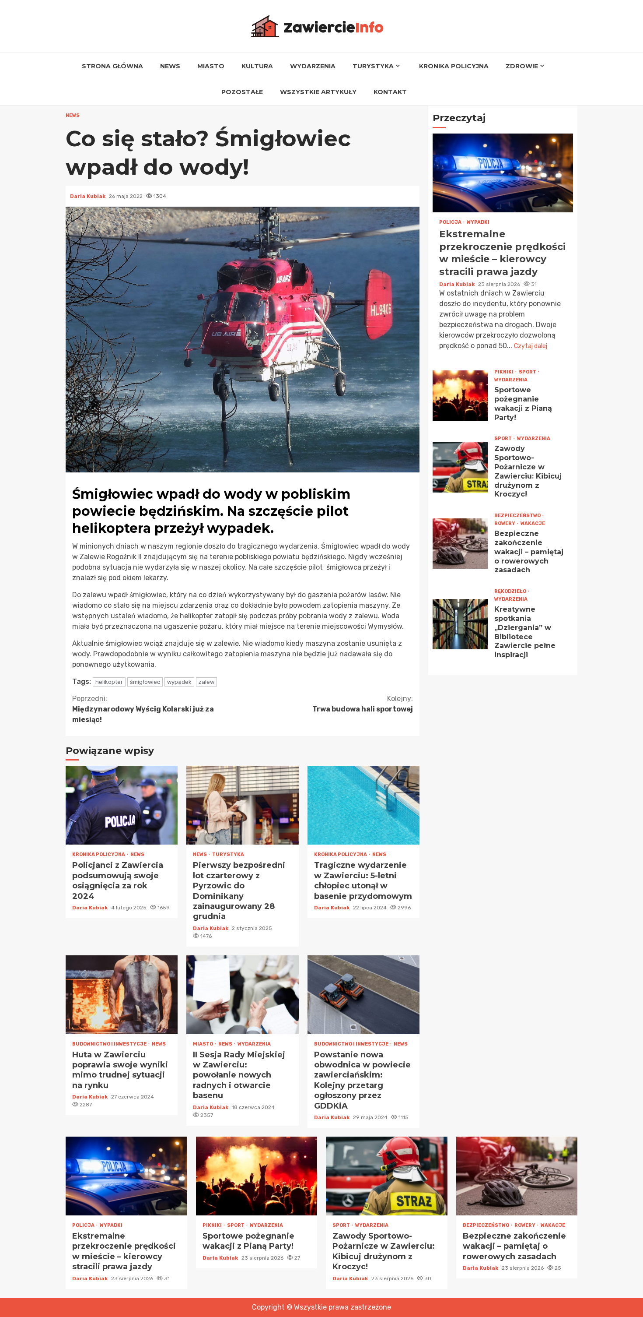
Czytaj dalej (530, 346)
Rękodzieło (510, 591)
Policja (450, 222)
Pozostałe (242, 92)
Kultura (257, 66)
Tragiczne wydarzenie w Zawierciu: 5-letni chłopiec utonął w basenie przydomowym (363, 805)
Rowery (505, 523)
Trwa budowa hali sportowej (362, 703)
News (170, 66)
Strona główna (112, 66)
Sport (528, 372)
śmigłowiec (145, 682)
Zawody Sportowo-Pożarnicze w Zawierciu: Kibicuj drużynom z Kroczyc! (460, 467)
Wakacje (533, 523)
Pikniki (504, 372)
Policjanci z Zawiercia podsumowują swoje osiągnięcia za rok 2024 (122, 805)
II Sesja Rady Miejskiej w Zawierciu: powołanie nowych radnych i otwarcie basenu (242, 994)
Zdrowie (522, 66)
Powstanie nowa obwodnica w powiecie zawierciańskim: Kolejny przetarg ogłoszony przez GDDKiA (363, 994)
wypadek (179, 682)
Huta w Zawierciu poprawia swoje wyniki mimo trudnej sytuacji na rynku (122, 994)
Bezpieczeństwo (518, 515)
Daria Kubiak (88, 196)
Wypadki (478, 222)
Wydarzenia (312, 66)
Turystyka (373, 66)
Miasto (210, 66)
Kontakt (390, 92)
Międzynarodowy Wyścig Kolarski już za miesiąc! (143, 709)
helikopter (109, 682)
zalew (206, 682)
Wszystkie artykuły (318, 92)
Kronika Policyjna (454, 66)
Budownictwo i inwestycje (109, 1044)
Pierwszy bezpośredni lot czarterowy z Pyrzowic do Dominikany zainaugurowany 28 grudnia (242, 805)
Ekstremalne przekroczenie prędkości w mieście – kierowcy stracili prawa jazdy (503, 173)
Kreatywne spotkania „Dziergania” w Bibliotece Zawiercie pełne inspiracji (460, 624)
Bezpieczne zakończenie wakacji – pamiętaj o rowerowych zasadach (460, 543)
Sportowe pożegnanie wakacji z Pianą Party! (460, 395)
